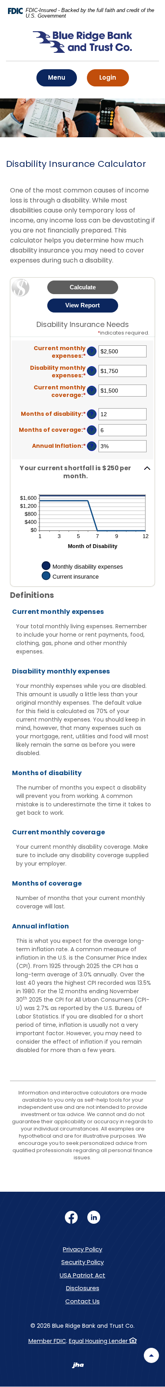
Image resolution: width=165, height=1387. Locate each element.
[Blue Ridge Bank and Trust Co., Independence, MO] (82, 46)
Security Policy (82, 1262)
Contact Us (82, 1301)
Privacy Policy (82, 1249)
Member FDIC (47, 1341)
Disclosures (82, 1288)
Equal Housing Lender (99, 1341)
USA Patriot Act (82, 1275)
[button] (82, 472)
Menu (59, 77)
